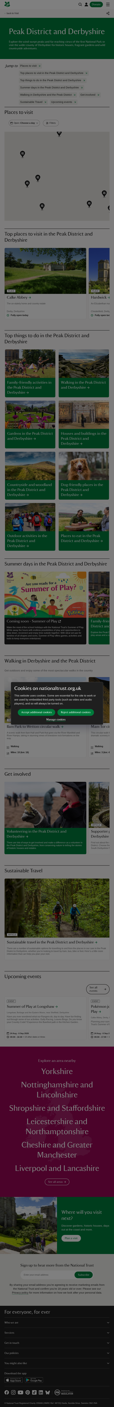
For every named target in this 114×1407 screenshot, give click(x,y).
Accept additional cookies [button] (36, 712)
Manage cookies (55, 719)
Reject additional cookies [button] (76, 712)
